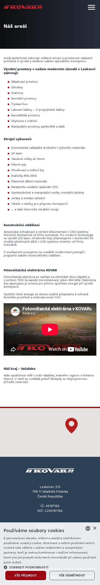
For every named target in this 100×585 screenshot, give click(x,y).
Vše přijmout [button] (26, 575)
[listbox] (87, 528)
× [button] (94, 528)
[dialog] (50, 553)
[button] (71, 425)
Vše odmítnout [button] (72, 575)
